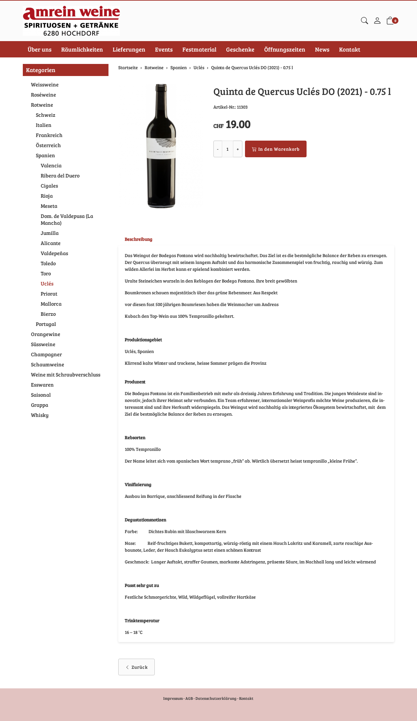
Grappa (39, 404)
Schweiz (45, 114)
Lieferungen (129, 49)
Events (164, 49)
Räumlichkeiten (82, 49)
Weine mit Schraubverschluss (65, 374)
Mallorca (51, 303)
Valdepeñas (54, 253)
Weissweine (45, 84)
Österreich (48, 145)
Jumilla (50, 232)
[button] (364, 21)
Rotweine (42, 104)
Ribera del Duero (60, 175)
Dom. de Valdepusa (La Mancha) (67, 219)
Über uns (39, 49)
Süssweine (43, 344)
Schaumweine (47, 364)
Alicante (51, 242)
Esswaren (42, 384)
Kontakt (349, 49)
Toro (46, 273)
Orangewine (45, 333)
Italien (43, 124)
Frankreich (49, 134)
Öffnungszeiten (284, 49)
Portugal (46, 323)
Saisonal (41, 394)
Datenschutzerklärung (216, 698)
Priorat (49, 293)
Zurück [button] (140, 667)
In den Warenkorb (279, 149)
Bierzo (48, 313)
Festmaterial (199, 49)
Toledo (48, 263)
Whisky (40, 414)
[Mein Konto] (377, 20)
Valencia (51, 165)
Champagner (46, 354)
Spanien (45, 155)
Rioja (47, 195)
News (322, 49)
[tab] (135, 239)
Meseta (49, 205)
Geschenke (240, 49)
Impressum (173, 698)
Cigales (49, 185)
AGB (189, 698)
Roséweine (43, 94)
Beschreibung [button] (138, 239)
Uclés (47, 283)
